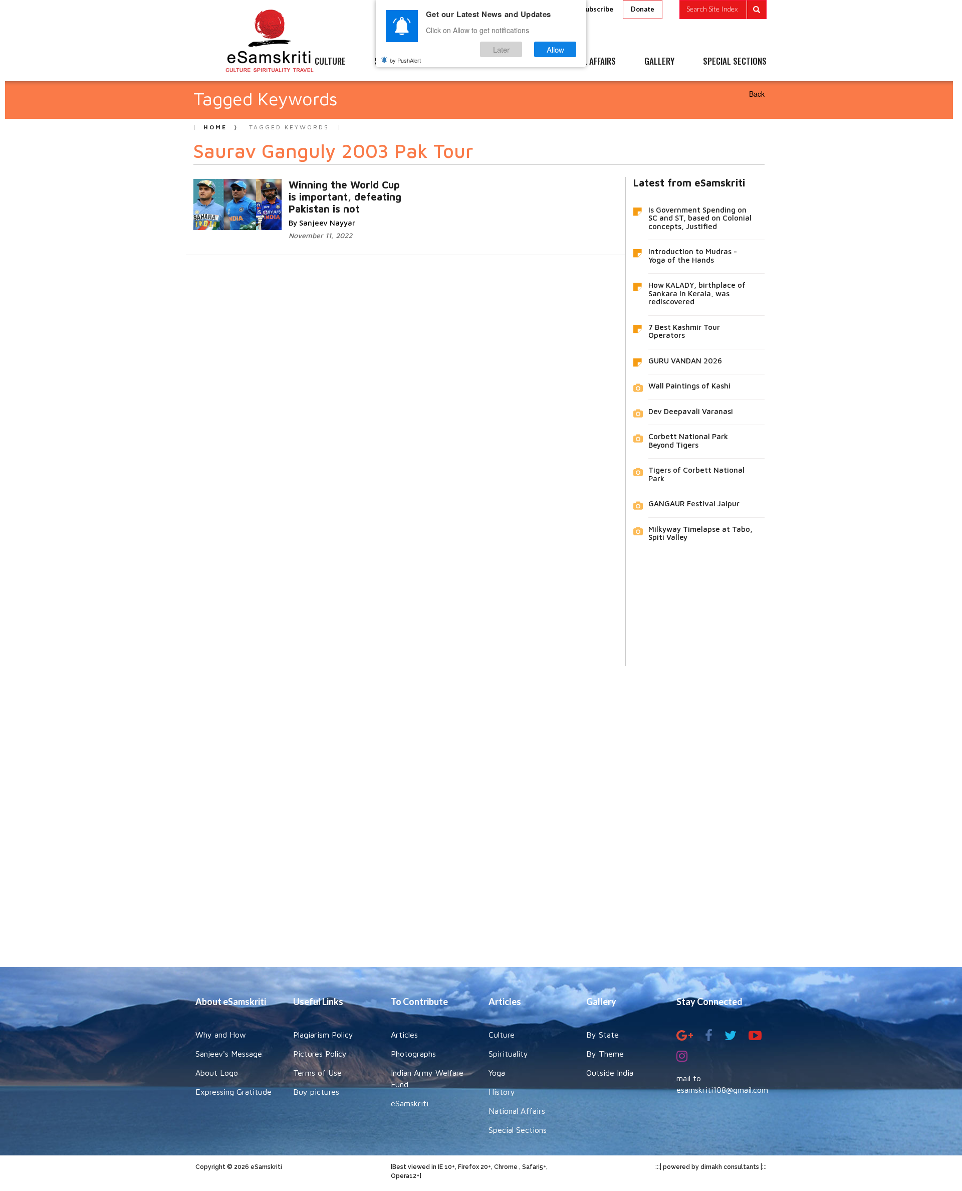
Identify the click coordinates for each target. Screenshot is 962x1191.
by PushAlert (405, 60)
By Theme (605, 1053)
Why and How (220, 1034)
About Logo (216, 1072)
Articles (404, 1034)
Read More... (324, 194)
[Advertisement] (481, 809)
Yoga (497, 1072)
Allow (555, 49)
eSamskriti (409, 1103)
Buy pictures (316, 1091)
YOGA (458, 61)
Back (757, 94)
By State (602, 1034)
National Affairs (517, 1110)
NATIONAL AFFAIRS (585, 61)
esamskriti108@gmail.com (722, 1089)
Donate (642, 9)
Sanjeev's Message (228, 1053)
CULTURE (330, 61)
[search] (723, 9)
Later (501, 49)
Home (215, 127)
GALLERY (659, 61)
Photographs (413, 1053)
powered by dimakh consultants (711, 1166)
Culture (502, 1034)
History (502, 1091)
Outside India (609, 1072)
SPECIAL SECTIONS (735, 61)
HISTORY (511, 61)
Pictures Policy (320, 1053)
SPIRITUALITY (397, 61)
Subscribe (597, 9)
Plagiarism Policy (323, 1034)
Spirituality (508, 1053)
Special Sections (518, 1129)
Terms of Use (317, 1072)
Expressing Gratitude (233, 1091)
